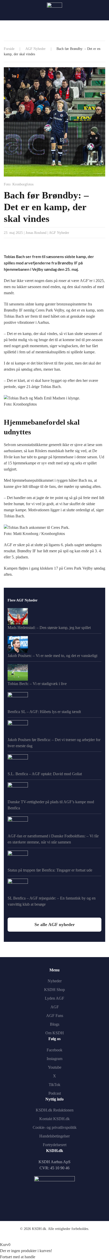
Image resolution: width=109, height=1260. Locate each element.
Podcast (54, 1093)
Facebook (54, 1050)
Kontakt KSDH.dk (54, 1119)
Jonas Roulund (36, 233)
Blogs (54, 1024)
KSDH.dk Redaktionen (55, 1110)
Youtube (54, 1067)
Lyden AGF (54, 998)
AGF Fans (54, 1015)
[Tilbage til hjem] (54, 10)
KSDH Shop (54, 989)
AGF (54, 1007)
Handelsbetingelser (54, 1136)
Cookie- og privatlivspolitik (55, 1127)
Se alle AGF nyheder (54, 924)
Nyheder (55, 981)
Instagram (54, 1058)
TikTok (54, 1084)
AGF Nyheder (59, 233)
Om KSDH (54, 1033)
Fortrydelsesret (54, 1145)
